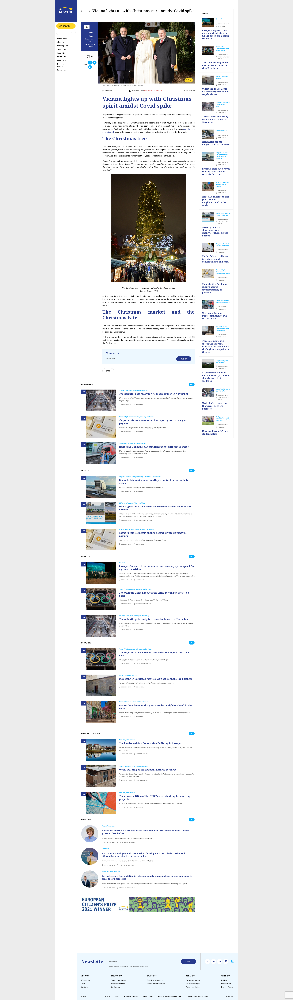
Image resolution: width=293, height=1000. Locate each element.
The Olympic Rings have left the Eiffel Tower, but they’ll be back (154, 594)
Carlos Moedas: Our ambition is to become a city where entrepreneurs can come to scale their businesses (147, 877)
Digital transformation (155, 980)
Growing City (62, 45)
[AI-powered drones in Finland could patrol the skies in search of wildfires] (208, 364)
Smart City (61, 49)
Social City (61, 56)
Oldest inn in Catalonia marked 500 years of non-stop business (155, 678)
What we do (85, 980)
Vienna (91, 36)
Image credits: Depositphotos (198, 996)
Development (115, 987)
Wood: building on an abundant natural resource (147, 769)
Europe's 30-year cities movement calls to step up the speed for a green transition (156, 568)
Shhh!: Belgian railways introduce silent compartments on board (215, 259)
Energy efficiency (227, 987)
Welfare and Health (89, 45)
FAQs (117, 996)
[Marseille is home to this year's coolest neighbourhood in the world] (101, 712)
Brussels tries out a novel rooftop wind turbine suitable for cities (154, 482)
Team (83, 984)
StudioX (230, 997)
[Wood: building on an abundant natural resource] (101, 776)
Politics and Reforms (118, 984)
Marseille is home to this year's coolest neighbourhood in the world (155, 707)
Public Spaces (226, 984)
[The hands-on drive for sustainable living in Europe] (101, 750)
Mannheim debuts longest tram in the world (216, 143)
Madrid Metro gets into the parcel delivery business (214, 406)
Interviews (61, 70)
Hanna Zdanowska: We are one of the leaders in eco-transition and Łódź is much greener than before (145, 832)
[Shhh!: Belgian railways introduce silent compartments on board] (208, 247)
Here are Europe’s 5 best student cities (215, 432)
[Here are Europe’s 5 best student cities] (208, 420)
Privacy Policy (148, 996)
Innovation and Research (156, 984)
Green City (61, 53)
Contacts (84, 987)
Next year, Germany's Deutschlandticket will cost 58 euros (154, 446)
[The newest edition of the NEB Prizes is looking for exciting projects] (101, 803)
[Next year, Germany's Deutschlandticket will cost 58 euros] (101, 453)
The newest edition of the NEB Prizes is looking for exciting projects (154, 797)
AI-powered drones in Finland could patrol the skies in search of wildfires (215, 376)
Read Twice (61, 60)
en (87, 27)
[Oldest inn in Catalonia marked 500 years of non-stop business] (101, 685)
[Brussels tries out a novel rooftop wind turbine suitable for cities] (101, 487)
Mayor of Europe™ (60, 65)
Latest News (62, 38)
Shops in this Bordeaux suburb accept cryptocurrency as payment (153, 422)
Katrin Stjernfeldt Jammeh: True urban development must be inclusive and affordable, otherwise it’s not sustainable (143, 854)
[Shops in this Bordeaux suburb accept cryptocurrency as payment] (101, 427)
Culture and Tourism (89, 40)
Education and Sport (193, 984)
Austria (90, 33)
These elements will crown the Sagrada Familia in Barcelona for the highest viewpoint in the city (215, 346)
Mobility (224, 980)
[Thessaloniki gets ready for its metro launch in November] (101, 400)
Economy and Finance (118, 980)
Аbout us (60, 42)
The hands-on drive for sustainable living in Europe (150, 743)
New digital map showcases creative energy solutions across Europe (155, 508)
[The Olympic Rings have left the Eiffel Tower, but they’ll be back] (101, 599)
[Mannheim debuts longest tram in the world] (208, 134)
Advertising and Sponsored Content (170, 996)
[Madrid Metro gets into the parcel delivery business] (208, 392)
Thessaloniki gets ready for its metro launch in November (153, 393)
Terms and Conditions (131, 996)
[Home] (82, 11)
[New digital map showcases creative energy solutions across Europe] (101, 513)
